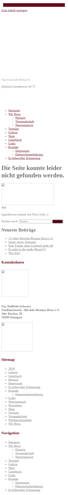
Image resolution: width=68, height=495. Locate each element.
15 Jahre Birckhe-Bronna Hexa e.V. (31, 238)
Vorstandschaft (24, 121)
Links (12, 143)
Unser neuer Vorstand (22, 242)
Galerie (13, 132)
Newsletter (15, 405)
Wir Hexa (14, 114)
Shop (11, 136)
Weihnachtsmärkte (20, 420)
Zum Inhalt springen (14, 10)
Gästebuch (15, 140)
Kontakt (13, 147)
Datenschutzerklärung (29, 154)
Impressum (22, 151)
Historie (20, 118)
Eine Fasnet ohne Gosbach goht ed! (30, 245)
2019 (11, 368)
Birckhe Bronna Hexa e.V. (32, 52)
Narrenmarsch (24, 125)
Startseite (14, 110)
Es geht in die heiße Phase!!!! (27, 249)
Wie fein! (14, 253)
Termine (13, 129)
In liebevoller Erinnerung (24, 158)
